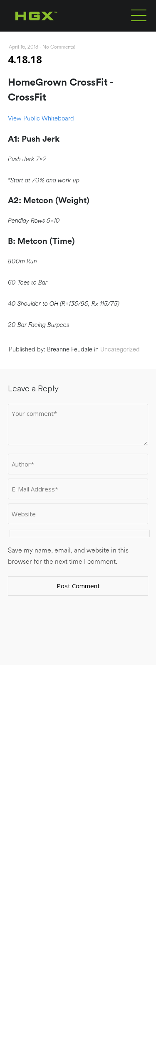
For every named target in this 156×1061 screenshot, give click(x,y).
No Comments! (59, 46)
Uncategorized (120, 349)
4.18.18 (25, 59)
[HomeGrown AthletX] (52, 30)
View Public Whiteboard (41, 118)
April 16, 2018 (23, 46)
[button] (138, 15)
